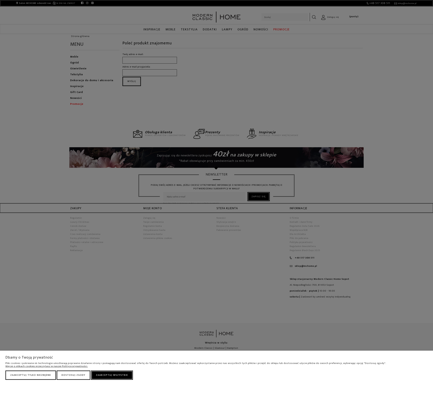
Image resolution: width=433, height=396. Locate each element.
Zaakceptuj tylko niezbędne (30, 375)
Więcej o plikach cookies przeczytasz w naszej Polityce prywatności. (46, 366)
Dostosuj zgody (73, 375)
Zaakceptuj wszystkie (112, 375)
